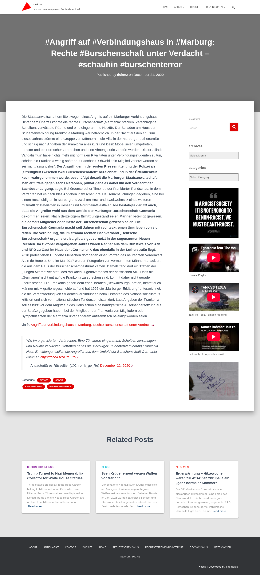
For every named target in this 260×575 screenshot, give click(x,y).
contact (70, 547)
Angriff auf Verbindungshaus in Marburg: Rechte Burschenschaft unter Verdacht (91, 325)
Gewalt (59, 380)
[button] (183, 7)
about (178, 7)
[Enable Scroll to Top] (252, 567)
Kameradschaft (33, 387)
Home (165, 7)
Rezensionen (214, 7)
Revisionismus (199, 547)
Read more (35, 506)
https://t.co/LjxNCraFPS (58, 357)
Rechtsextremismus (60, 387)
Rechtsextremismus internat (164, 547)
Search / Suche (130, 556)
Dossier (195, 7)
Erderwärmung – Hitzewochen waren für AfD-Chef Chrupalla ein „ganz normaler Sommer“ (202, 478)
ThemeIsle (232, 566)
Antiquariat (51, 547)
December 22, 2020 (115, 365)
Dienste (44, 380)
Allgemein (182, 467)
